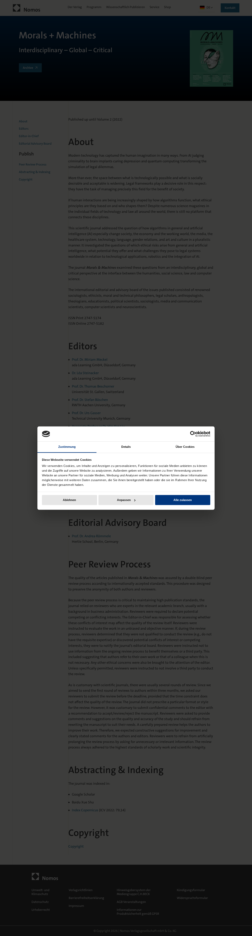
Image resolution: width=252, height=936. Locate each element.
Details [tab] (126, 447)
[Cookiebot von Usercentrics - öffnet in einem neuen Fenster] (193, 434)
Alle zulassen (182, 500)
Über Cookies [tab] (185, 447)
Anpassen (124, 500)
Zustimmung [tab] (67, 447)
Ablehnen (69, 500)
